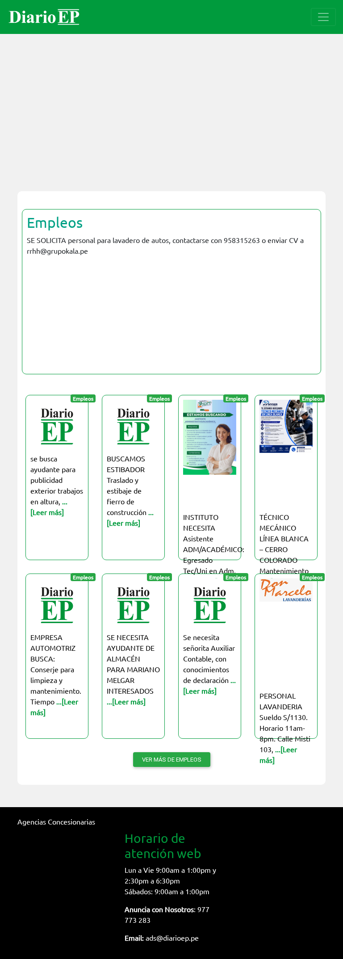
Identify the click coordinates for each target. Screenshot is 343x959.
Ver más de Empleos (171, 759)
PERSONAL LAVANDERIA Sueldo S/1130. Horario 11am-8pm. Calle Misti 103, (284, 727)
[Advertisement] (171, 107)
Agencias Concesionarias (56, 821)
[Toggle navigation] (323, 17)
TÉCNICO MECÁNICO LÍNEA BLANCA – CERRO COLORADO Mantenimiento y (284, 549)
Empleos (55, 222)
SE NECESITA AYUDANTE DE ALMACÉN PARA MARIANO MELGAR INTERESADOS (133, 669)
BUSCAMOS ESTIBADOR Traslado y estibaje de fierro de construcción (130, 490)
